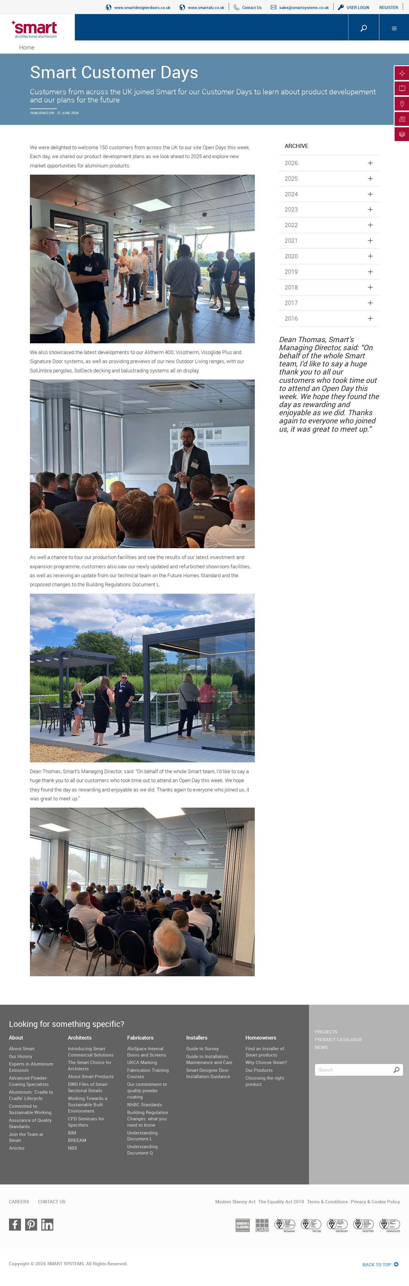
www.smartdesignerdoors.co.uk (142, 7)
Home (26, 47)
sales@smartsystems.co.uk (304, 7)
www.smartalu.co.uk (206, 7)
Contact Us (252, 7)
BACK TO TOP (378, 1264)
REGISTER (388, 7)
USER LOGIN (358, 7)
